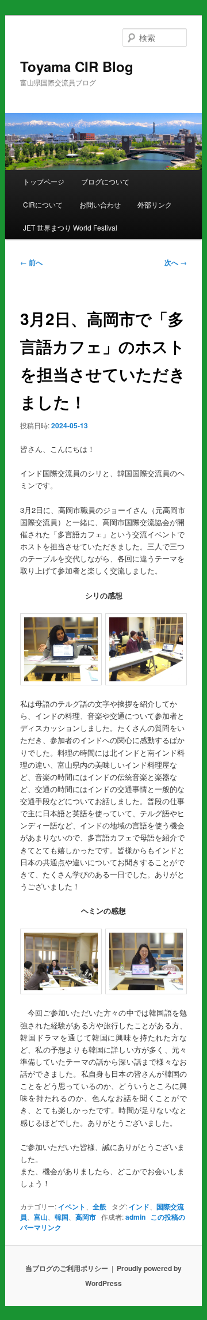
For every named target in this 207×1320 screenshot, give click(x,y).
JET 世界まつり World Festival (70, 227)
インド (139, 1206)
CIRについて (43, 204)
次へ (175, 262)
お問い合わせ (100, 204)
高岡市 (85, 1217)
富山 (41, 1217)
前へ (31, 262)
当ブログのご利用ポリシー (66, 1268)
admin (135, 1217)
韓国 (61, 1217)
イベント (72, 1206)
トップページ (43, 181)
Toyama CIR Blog (76, 66)
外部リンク (154, 204)
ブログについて (105, 181)
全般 (99, 1206)
